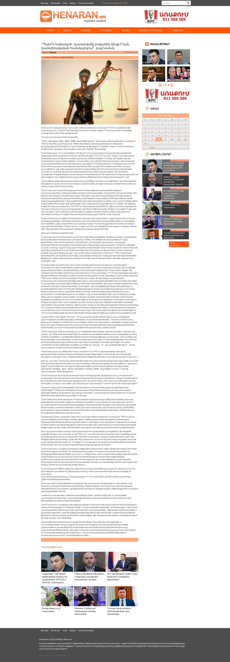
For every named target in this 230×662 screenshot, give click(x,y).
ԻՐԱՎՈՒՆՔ (55, 57)
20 (165, 136)
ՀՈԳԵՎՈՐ (178, 30)
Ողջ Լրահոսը (174, 244)
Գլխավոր (44, 3)
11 (152, 132)
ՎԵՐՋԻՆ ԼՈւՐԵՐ (160, 154)
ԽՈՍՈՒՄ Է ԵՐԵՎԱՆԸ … (151, 30)
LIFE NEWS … (107, 30)
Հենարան (53, 52)
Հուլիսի (152, 147)
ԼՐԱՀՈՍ (50, 30)
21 (172, 136)
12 (159, 132)
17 (145, 136)
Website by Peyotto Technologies (52, 655)
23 (185, 136)
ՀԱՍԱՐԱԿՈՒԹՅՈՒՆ (66, 57)
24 (145, 139)
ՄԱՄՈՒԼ (67, 30)
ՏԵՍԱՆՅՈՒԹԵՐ (160, 44)
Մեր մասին (55, 3)
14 (172, 132)
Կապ (64, 3)
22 (179, 136)
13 (165, 132)
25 (152, 139)
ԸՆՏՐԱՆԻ (86, 30)
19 (159, 136)
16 (185, 132)
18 (152, 136)
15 (179, 132)
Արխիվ (72, 3)
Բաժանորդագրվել (85, 3)
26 (159, 139)
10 (145, 132)
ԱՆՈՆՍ (126, 30)
